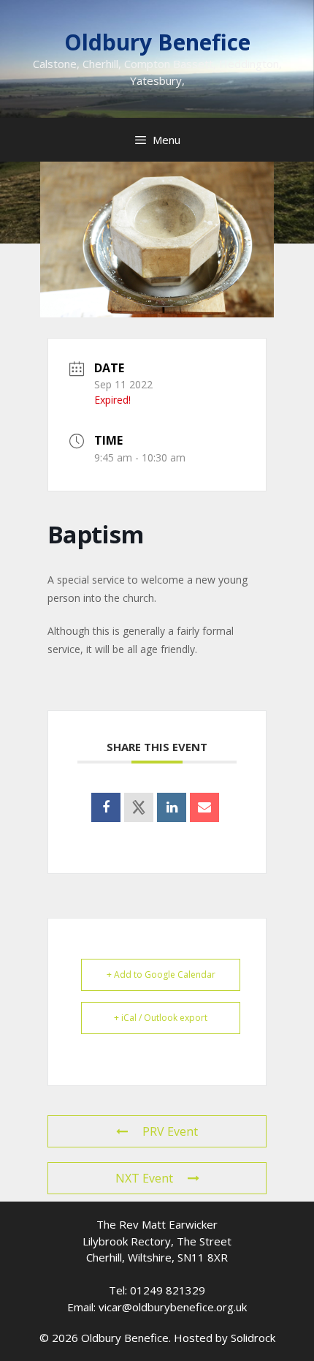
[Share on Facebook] (105, 807)
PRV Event (170, 1131)
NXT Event (144, 1178)
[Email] (204, 807)
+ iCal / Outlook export (160, 1017)
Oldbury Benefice (157, 42)
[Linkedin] (171, 807)
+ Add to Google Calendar (161, 974)
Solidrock (253, 1337)
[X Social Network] (138, 807)
